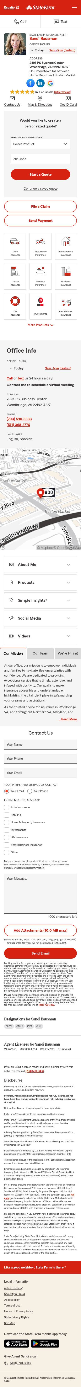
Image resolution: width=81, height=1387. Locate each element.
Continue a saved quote (41, 188)
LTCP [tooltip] (29, 1026)
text (21, 378)
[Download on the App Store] (16, 1343)
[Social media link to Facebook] (30, 83)
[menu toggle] (74, 7)
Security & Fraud (14, 1294)
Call (10, 378)
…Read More (68, 719)
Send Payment (41, 220)
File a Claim (40, 206)
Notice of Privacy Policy (18, 1311)
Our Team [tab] (40, 653)
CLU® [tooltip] (39, 1026)
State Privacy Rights (16, 1317)
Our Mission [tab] (13, 653)
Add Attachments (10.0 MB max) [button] (41, 930)
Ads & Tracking (13, 1288)
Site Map (9, 1323)
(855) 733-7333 (46, 1005)
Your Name (14, 744)
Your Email (14, 772)
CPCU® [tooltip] (19, 1026)
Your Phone (15, 758)
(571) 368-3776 (18, 425)
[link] (40, 7)
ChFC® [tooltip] (9, 1026)
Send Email (40, 953)
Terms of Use (12, 1305)
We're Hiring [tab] (68, 653)
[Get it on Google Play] (45, 1343)
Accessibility (12, 1299)
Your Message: (17, 878)
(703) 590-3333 (19, 419)
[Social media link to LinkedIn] (40, 83)
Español (9, 7)
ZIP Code (19, 159)
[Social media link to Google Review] (50, 83)
